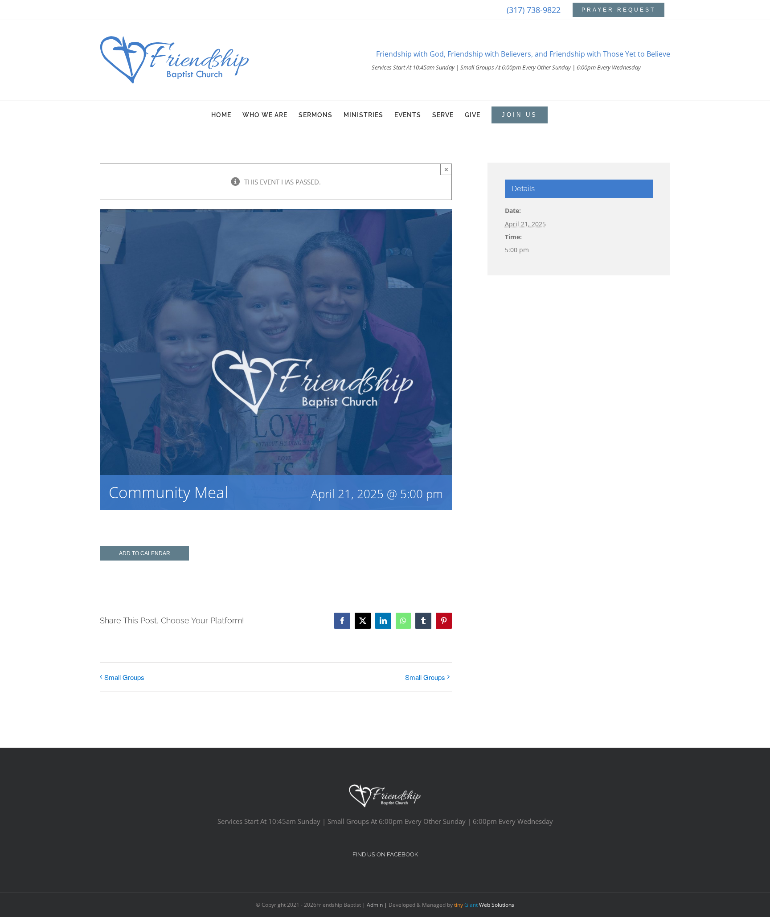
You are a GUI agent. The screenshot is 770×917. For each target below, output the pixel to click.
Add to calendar (144, 553)
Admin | (378, 905)
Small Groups (124, 677)
